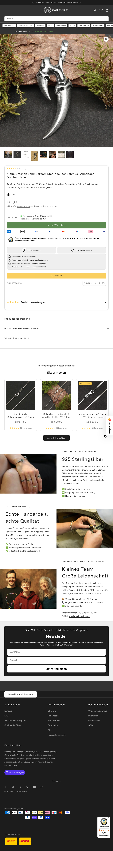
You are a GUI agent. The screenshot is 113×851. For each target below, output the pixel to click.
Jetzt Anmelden (56, 668)
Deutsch (55, 781)
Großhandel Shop (12, 725)
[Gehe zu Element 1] (8, 154)
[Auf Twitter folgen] (13, 787)
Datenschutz (94, 720)
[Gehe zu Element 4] (35, 156)
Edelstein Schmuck (25, 25)
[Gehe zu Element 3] (26, 154)
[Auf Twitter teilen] (96, 283)
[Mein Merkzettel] (101, 10)
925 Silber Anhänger (22, 31)
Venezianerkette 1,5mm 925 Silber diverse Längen (92, 416)
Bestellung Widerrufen (20, 694)
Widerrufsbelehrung (97, 711)
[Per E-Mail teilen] (103, 283)
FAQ (6, 715)
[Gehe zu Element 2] (17, 154)
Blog (50, 730)
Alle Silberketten (56, 438)
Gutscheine (53, 725)
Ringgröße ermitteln (57, 735)
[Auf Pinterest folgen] (27, 787)
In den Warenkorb (56, 225)
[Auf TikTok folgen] (41, 787)
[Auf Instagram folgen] (20, 787)
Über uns (52, 711)
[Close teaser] (105, 436)
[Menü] (108, 818)
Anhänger (40, 25)
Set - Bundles (54, 720)
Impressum (93, 715)
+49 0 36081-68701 (87, 612)
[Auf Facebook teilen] (92, 283)
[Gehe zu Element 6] (52, 154)
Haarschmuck (98, 25)
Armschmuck (84, 25)
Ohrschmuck (61, 25)
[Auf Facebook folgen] (5, 787)
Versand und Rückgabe (15, 720)
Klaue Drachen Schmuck (44, 31)
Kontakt (8, 711)
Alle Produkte (9, 25)
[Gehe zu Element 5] (43, 154)
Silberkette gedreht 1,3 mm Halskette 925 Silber (56, 415)
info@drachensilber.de (79, 616)
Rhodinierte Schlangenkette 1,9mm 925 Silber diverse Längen (20, 416)
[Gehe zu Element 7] (61, 154)
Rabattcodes (53, 715)
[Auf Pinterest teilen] (99, 283)
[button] (109, 425)
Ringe (50, 25)
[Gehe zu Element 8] (70, 154)
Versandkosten (23, 206)
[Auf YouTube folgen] (34, 787)
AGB (90, 725)
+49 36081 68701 (39, 267)
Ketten (72, 25)
